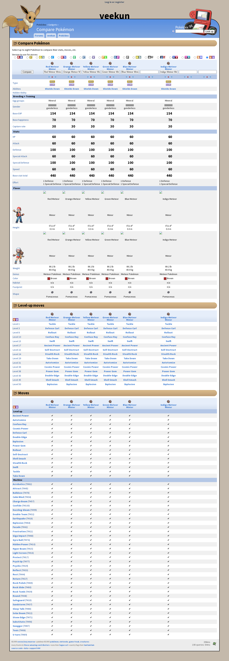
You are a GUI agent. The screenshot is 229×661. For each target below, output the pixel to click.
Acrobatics (19, 484)
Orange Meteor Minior (71, 67)
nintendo (64, 642)
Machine (17, 479)
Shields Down (52, 88)
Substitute (19, 621)
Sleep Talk (18, 608)
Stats (16, 131)
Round (16, 595)
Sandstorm (19, 604)
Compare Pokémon (34, 43)
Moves (23, 393)
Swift (52, 341)
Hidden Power (20, 544)
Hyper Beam (19, 548)
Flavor (16, 188)
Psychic (17, 565)
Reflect (17, 570)
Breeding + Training (24, 96)
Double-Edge (52, 375)
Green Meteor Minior (110, 67)
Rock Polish (19, 582)
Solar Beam (19, 613)
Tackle (52, 323)
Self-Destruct (52, 349)
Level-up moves (31, 305)
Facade (17, 527)
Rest (15, 574)
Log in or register (114, 2)
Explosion (52, 384)
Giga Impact (19, 535)
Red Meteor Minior (52, 67)
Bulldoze (17, 492)
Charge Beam (20, 501)
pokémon (54, 642)
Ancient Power (52, 345)
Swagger (18, 625)
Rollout (52, 332)
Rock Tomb (19, 591)
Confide (17, 505)
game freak (74, 642)
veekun (114, 15)
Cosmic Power (52, 366)
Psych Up (18, 561)
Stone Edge (19, 617)
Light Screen (20, 552)
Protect (17, 557)
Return (16, 578)
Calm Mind (18, 497)
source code (17, 648)
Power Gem (52, 371)
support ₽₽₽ (35, 648)
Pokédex (41, 24)
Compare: (27, 72)
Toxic (16, 630)
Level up (17, 411)
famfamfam (89, 645)
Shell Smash (52, 379)
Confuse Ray (52, 336)
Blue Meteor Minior (129, 67)
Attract (17, 488)
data (26, 648)
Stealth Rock (52, 354)
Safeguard (18, 600)
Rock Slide (18, 587)
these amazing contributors (37, 645)
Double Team (20, 514)
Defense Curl (52, 328)
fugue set (63, 645)
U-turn (16, 634)
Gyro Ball (18, 539)
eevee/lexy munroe (26, 642)
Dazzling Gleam (21, 509)
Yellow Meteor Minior (91, 67)
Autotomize (52, 362)
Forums (39, 35)
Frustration (19, 531)
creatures (84, 642)
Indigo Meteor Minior (169, 67)
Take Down (52, 358)
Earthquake (19, 518)
